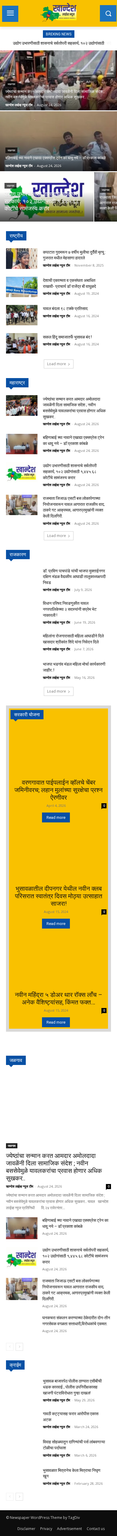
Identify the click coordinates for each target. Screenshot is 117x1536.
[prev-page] (10, 1347)
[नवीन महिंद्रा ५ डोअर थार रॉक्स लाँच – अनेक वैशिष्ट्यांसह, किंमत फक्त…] (58, 963)
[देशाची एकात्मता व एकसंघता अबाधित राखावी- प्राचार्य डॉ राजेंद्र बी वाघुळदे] (22, 287)
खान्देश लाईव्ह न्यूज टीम (56, 265)
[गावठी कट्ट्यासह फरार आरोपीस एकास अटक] (22, 1420)
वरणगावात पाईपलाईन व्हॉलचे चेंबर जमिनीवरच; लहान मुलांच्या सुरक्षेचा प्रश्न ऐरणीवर (58, 790)
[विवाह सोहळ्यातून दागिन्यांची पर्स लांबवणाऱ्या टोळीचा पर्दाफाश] (22, 1448)
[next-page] (19, 1347)
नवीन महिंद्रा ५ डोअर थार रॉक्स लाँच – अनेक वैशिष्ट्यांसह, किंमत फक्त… (58, 998)
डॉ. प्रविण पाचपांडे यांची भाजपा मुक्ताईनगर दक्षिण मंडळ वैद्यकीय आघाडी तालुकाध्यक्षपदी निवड (74, 576)
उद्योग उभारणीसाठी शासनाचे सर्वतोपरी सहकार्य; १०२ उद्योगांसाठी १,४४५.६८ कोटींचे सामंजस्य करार (70, 471)
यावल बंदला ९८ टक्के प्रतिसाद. (65, 308)
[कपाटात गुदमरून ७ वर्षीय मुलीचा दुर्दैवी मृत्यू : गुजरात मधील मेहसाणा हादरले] (22, 258)
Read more (55, 817)
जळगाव (11, 84)
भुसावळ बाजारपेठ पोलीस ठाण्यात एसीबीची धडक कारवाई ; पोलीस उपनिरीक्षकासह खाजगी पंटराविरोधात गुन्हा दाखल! (72, 1387)
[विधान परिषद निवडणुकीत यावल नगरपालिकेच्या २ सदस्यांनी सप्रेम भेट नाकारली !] (22, 610)
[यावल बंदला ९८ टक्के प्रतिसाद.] (22, 315)
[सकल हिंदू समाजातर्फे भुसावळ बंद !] (22, 343)
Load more (56, 363)
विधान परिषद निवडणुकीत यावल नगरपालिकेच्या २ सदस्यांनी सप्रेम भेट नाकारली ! (70, 609)
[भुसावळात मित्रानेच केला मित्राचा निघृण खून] (22, 1476)
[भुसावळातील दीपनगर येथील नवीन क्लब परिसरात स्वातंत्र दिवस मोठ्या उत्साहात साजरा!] (58, 857)
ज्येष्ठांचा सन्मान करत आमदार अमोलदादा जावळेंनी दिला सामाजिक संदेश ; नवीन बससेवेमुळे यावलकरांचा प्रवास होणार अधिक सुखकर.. (54, 1167)
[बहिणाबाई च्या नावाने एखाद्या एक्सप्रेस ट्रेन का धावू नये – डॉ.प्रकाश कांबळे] (22, 444)
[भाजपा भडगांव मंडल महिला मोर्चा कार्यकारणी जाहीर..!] (22, 671)
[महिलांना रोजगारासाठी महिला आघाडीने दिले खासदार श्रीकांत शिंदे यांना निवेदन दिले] (22, 642)
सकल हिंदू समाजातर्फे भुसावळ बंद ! (67, 337)
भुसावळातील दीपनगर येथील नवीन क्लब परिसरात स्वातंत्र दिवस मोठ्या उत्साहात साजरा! (58, 896)
